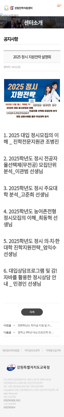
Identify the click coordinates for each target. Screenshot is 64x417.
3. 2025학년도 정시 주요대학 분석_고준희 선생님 (30, 191)
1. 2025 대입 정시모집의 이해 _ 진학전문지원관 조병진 (31, 138)
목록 (32, 311)
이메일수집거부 (53, 350)
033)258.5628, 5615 (12, 400)
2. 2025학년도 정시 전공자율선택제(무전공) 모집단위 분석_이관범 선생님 (30, 165)
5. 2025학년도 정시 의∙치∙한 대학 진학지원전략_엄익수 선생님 (32, 247)
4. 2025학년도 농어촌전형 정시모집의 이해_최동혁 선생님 (31, 218)
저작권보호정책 (32, 350)
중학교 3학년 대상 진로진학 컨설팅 (36, 332)
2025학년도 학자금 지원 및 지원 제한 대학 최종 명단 (36, 325)
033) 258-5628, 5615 (17, 386)
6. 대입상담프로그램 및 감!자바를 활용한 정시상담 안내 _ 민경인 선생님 (30, 277)
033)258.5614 (9, 407)
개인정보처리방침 (10, 350)
